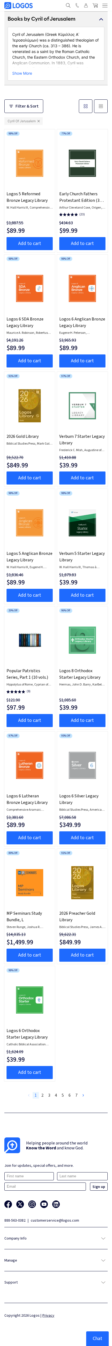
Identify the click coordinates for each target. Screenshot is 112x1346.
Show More (22, 73)
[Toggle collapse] (101, 19)
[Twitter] (20, 1204)
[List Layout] (101, 106)
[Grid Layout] (85, 106)
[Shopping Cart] (95, 5)
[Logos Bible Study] (18, 5)
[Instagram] (32, 1204)
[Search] (68, 5)
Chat (97, 1338)
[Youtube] (44, 1204)
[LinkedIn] (56, 1204)
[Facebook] (8, 1204)
